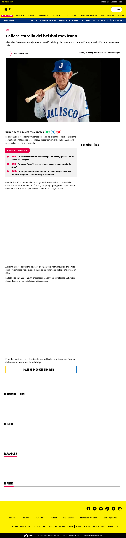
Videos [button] (121, 15)
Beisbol (9, 20)
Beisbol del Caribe (69, 20)
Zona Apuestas (110, 517)
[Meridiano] (61, 9)
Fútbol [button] (56, 15)
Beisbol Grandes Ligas (43, 20)
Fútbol (54, 517)
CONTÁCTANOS (99, 526)
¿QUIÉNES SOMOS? (83, 526)
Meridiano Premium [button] (89, 15)
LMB (8, 29)
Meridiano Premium (89, 517)
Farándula (40, 517)
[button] (5, 9)
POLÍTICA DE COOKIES (64, 526)
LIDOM (13, 156)
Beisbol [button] (19, 15)
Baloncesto (68, 517)
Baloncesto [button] (69, 15)
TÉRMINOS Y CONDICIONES (19, 526)
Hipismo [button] (31, 15)
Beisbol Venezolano (93, 20)
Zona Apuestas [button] (107, 15)
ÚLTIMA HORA (7, 16)
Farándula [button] (43, 15)
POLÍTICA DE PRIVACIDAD (42, 526)
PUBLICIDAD (113, 526)
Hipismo (25, 517)
